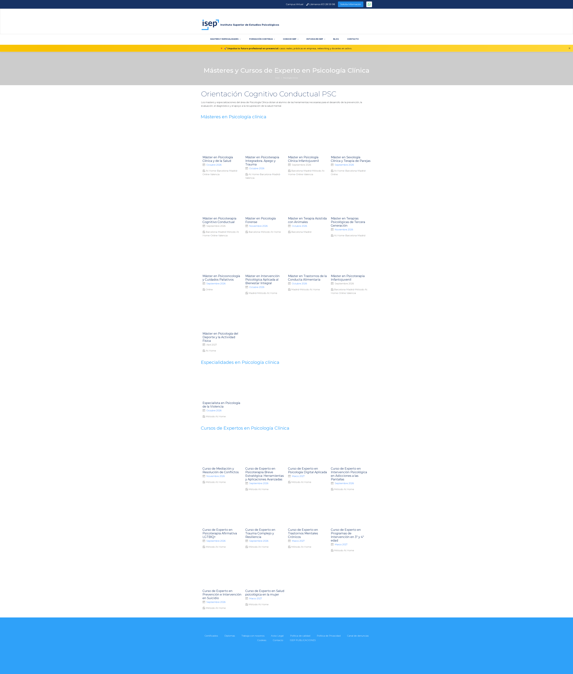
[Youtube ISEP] (283, 659)
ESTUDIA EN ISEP (314, 39)
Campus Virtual (294, 4)
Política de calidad (300, 635)
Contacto (278, 640)
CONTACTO (353, 39)
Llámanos (322, 4)
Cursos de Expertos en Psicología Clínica (245, 428)
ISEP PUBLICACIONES (303, 640)
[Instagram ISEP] (297, 659)
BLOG (336, 39)
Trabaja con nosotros (252, 635)
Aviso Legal (277, 635)
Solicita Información (350, 4)
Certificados (211, 635)
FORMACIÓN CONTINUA (261, 39)
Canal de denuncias (358, 635)
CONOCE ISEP (289, 39)
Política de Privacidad (329, 635)
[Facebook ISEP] (276, 659)
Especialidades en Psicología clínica (240, 362)
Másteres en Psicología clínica (233, 116)
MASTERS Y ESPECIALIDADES (224, 39)
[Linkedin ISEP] (290, 659)
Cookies (261, 640)
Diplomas (229, 635)
